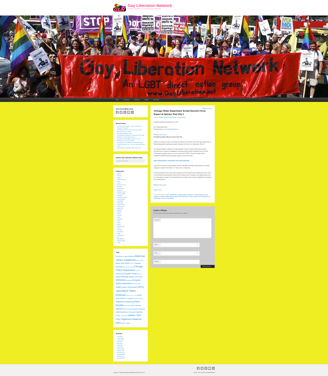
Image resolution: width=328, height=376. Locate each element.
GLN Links (156, 99)
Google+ (124, 112)
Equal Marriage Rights (125, 277)
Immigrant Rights (121, 194)
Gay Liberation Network (150, 5)
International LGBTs (122, 197)
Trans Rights (120, 231)
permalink (171, 198)
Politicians (190, 194)
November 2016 (121, 358)
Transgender (123, 315)
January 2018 (120, 350)
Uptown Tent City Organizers (201, 196)
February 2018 (120, 349)
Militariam (119, 210)
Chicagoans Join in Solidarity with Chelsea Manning (130, 142)
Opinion (119, 213)
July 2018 (119, 341)
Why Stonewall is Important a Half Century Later (129, 148)
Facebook (117, 112)
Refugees (135, 309)
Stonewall (119, 230)
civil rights (137, 270)
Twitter (121, 112)
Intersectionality (121, 199)
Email (155, 253)
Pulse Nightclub (136, 305)
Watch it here (158, 190)
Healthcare (119, 190)
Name (155, 244)
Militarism (119, 211)
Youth (118, 242)
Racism (119, 224)
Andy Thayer (173, 117)
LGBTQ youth (120, 206)
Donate (146, 99)
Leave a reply (181, 117)
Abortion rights (123, 256)
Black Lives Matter (123, 263)
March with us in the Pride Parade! (125, 140)
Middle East (120, 208)
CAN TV (132, 263)
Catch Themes (211, 372)
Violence (137, 319)
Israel (118, 287)
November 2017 (121, 354)
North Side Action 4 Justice (186, 196)
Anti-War (119, 175)
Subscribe (137, 99)
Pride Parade (127, 305)
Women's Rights (121, 240)
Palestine (119, 215)
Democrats (120, 274)
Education (119, 186)
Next (211, 108)
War (118, 237)
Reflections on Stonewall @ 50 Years (126, 137)
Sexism (119, 228)
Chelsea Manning (121, 179)
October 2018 (120, 338)
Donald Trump (130, 273)
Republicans (124, 312)
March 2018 (120, 347)
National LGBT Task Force (131, 295)
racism (119, 309)
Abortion (119, 174)
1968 (117, 256)
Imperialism (120, 195)
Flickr (132, 112)
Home (117, 99)
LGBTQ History (121, 204)
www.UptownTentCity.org (170, 129)
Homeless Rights (182, 194)
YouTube (128, 112)
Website (156, 261)
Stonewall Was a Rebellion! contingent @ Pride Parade (130, 135)
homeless (163, 196)
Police (118, 217)
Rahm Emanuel (121, 226)
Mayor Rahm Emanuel (172, 196)
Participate (126, 99)
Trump (118, 233)
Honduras (129, 280)
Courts (118, 183)
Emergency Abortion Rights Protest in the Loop (128, 138)
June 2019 (119, 336)
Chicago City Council (128, 267)
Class (167, 194)
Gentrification (173, 194)
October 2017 (120, 356)
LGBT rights (120, 202)
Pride (118, 221)
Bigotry (119, 177)
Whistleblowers (121, 239)
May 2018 (119, 343)
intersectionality (136, 283)
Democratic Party (121, 185)
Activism (131, 256)
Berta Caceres (139, 260)
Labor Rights (120, 201)
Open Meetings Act (138, 298)
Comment (157, 220)
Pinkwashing (129, 302)
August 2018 (120, 340)
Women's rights (125, 323)
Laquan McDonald (128, 287)
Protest (119, 222)
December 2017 (121, 352)
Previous (204, 108)
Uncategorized (120, 235)
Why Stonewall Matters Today (124, 133)
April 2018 (119, 345)
